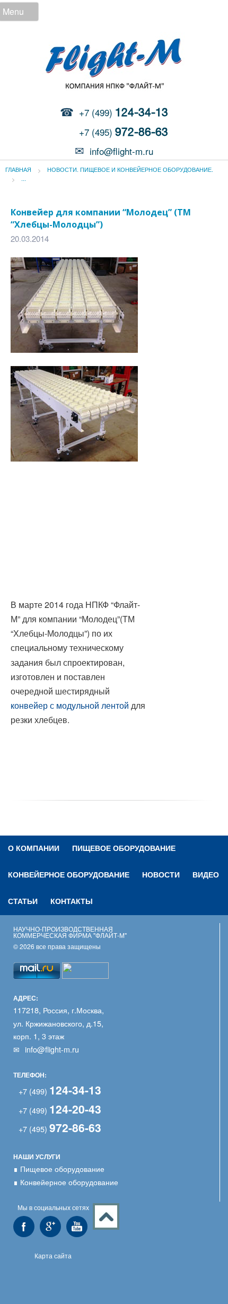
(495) (60, 1128)
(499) (60, 1091)
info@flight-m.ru (121, 151)
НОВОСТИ (161, 874)
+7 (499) (123, 112)
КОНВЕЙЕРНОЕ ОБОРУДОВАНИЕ (68, 874)
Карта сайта (53, 1255)
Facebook (23, 1226)
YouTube (76, 1226)
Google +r (50, 1226)
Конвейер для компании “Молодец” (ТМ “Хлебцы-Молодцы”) (101, 218)
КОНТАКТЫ (71, 901)
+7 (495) (123, 131)
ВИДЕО (205, 874)
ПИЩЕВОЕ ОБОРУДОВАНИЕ (124, 847)
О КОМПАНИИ (33, 847)
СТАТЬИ (23, 901)
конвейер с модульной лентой (70, 705)
